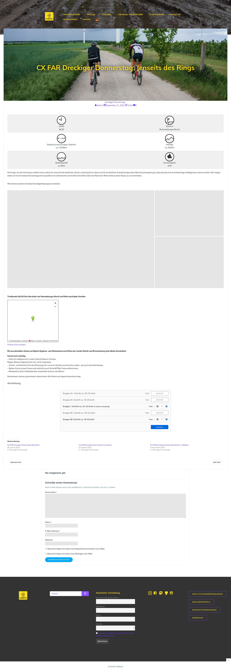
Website (49, 540)
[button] (80, 239)
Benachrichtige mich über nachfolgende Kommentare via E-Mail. (76, 549)
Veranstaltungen (71, 14)
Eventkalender (157, 14)
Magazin (91, 14)
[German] (98, 19)
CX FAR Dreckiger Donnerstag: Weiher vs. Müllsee (169, 445)
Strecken (106, 14)
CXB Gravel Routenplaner (130, 14)
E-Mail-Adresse (52, 531)
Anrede (99, 624)
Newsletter (175, 14)
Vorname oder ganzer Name (107, 598)
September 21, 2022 (115, 105)
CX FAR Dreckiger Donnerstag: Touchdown (95, 445)
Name (48, 522)
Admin (100, 105)
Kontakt (87, 19)
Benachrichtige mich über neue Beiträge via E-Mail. (70, 554)
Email (98, 615)
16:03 (129, 105)
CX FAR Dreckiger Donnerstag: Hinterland (23, 445)
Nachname (100, 606)
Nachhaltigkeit (70, 19)
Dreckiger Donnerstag (115, 102)
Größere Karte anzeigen (16, 345)
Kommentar (51, 492)
